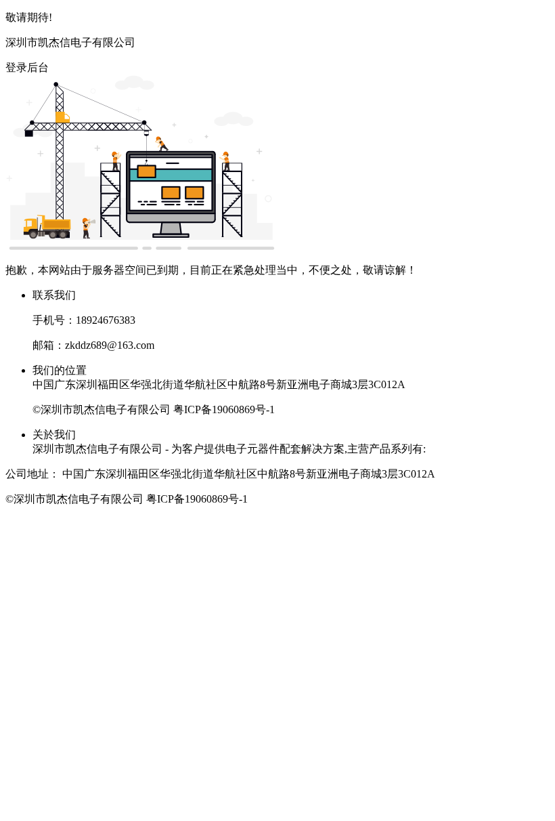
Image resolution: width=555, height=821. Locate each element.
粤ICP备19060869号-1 (224, 409)
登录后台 (27, 67)
